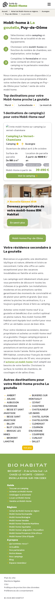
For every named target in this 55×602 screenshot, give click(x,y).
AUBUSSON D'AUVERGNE (11, 404)
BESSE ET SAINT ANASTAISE (14, 411)
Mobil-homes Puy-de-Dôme (27, 238)
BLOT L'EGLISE (14, 427)
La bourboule (25, 105)
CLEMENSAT (38, 423)
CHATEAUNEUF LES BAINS (38, 411)
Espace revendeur (17, 562)
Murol (8, 105)
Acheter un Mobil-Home (20, 491)
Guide (10, 485)
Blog (11, 559)
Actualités (14, 547)
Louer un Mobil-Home (19, 497)
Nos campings (16, 556)
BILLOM (11, 423)
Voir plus (27, 447)
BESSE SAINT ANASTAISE (12, 418)
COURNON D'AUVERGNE (36, 429)
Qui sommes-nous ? (18, 543)
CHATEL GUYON (40, 416)
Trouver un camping (18, 488)
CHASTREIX (38, 406)
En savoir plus (17, 222)
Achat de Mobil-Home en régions (24, 11)
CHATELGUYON (40, 420)
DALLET (36, 441)
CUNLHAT (37, 438)
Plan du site (9, 577)
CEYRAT (36, 402)
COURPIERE (38, 434)
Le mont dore (47, 105)
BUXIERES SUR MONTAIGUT (38, 397)
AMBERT (11, 395)
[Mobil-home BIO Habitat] (27, 465)
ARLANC (11, 399)
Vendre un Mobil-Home (20, 501)
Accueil (4, 11)
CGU (6, 584)
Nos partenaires (16, 550)
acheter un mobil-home (19, 362)
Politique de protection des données (21, 587)
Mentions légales (12, 581)
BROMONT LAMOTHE (11, 439)
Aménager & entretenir (20, 494)
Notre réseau (15, 553)
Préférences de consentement (18, 590)
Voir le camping (26, 175)
